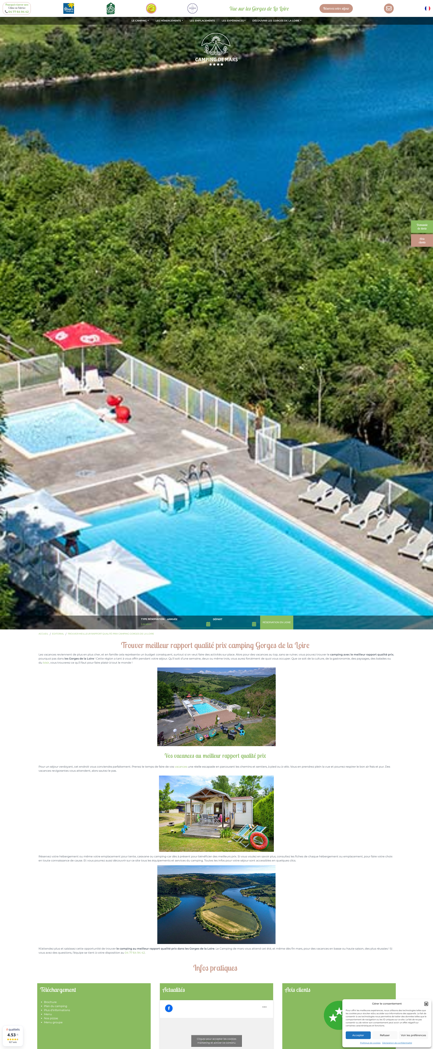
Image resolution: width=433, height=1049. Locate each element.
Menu (48, 1014)
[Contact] (389, 8)
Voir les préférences (413, 1035)
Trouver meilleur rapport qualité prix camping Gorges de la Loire (111, 633)
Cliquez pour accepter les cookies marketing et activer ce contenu (216, 1040)
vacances (181, 766)
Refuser (385, 1035)
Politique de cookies (370, 1043)
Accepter (358, 1035)
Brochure (50, 1002)
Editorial (58, 633)
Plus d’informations (57, 1010)
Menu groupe (53, 1022)
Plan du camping (55, 1006)
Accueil (43, 633)
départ (217, 619)
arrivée (172, 619)
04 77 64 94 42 (135, 952)
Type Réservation (152, 619)
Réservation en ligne (277, 622)
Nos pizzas (51, 1018)
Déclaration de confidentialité (397, 1043)
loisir (46, 662)
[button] (426, 1003)
